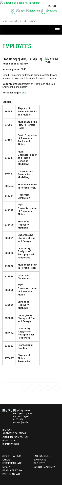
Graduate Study (12, 470)
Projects (39, 463)
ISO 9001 (7, 429)
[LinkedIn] (57, 388)
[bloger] (25, 388)
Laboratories (42, 456)
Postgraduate (11, 474)
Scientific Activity (45, 467)
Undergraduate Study (12, 465)
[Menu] (57, 30)
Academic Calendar (14, 433)
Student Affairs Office (12, 458)
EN (49, 6)
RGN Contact (10, 440)
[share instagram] (33, 388)
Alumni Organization (15, 437)
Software (40, 459)
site (24, 92)
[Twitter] (49, 388)
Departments (10, 444)
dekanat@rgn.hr (20, 422)
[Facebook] (41, 388)
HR (54, 6)
